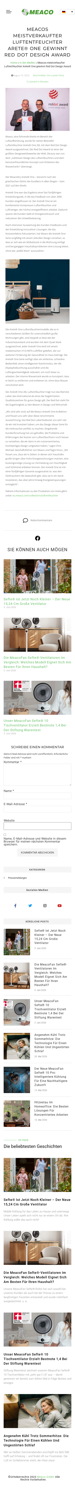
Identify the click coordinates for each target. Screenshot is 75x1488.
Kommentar (13, 761)
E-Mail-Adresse (15, 803)
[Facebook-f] (15, 905)
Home (13, 62)
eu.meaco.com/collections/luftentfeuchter (35, 495)
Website (9, 820)
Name (9, 790)
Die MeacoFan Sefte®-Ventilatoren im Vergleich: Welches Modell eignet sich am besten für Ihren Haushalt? (37, 662)
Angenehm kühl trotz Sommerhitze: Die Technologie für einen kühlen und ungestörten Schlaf (51, 1043)
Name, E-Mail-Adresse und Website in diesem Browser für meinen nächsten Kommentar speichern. (35, 841)
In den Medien (27, 62)
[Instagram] (45, 905)
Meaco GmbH (45, 1476)
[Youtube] (59, 905)
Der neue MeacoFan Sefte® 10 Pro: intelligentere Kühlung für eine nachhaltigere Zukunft (50, 1077)
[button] (67, 11)
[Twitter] (30, 905)
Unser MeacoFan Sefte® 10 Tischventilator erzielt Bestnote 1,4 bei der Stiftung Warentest (35, 725)
